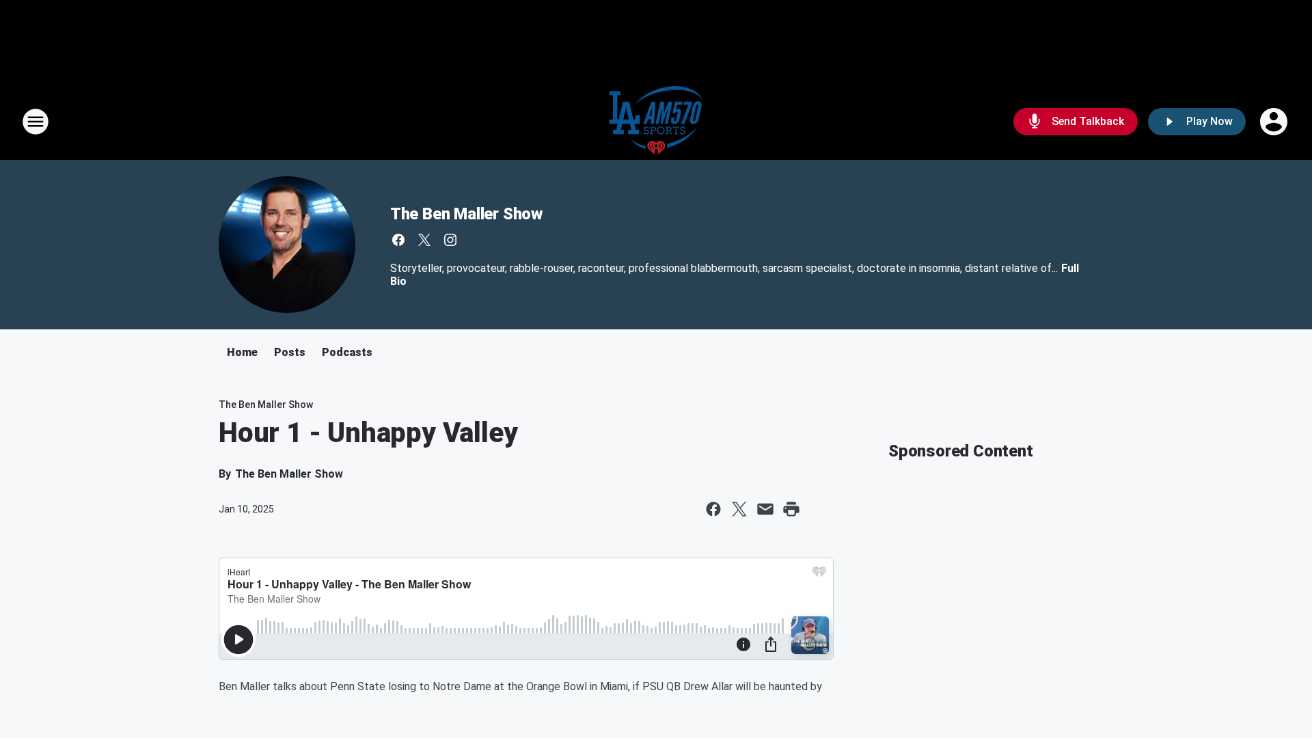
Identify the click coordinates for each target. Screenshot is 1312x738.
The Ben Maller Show (466, 213)
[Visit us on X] (424, 240)
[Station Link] (656, 121)
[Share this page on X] (739, 509)
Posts (289, 352)
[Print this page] (791, 509)
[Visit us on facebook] (398, 240)
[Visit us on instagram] (450, 240)
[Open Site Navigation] (35, 121)
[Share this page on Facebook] (713, 509)
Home (242, 352)
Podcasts (347, 352)
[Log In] (1275, 121)
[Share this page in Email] (765, 509)
